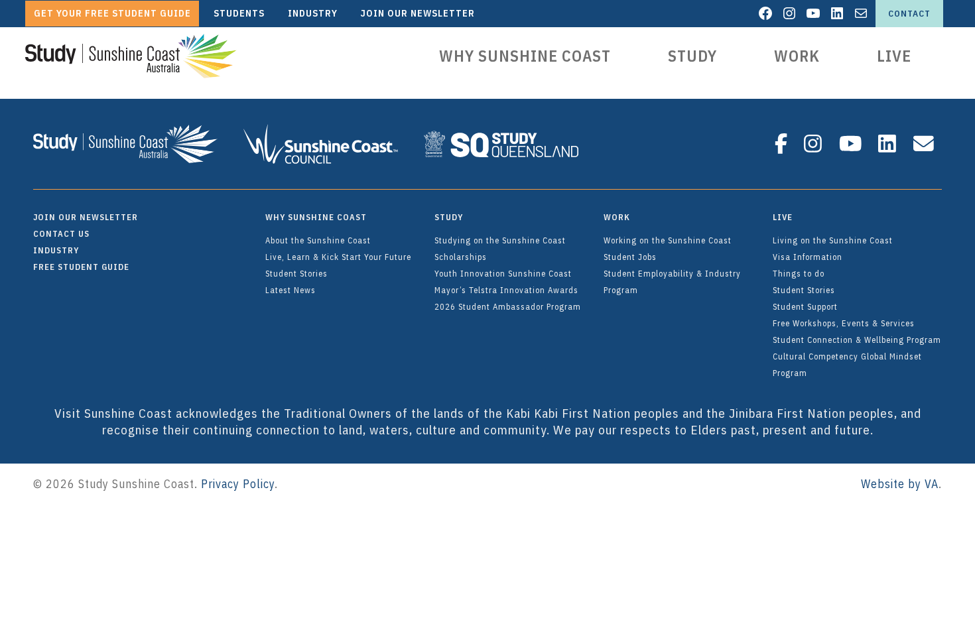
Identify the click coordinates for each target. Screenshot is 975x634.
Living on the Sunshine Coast (833, 240)
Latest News (290, 290)
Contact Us (61, 233)
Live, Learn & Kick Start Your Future (338, 256)
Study (692, 56)
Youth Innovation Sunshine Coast (503, 273)
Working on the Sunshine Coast (668, 240)
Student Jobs (630, 256)
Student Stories (296, 273)
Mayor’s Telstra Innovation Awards (506, 290)
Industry (56, 250)
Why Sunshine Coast (525, 56)
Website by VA (900, 483)
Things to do (798, 273)
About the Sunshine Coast (318, 240)
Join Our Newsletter (85, 217)
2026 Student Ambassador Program (507, 306)
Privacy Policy (238, 483)
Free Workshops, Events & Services (844, 323)
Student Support (805, 306)
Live (894, 56)
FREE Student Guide (81, 266)
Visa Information (807, 256)
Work (797, 56)
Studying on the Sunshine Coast (500, 240)
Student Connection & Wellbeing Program (857, 339)
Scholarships (460, 256)
